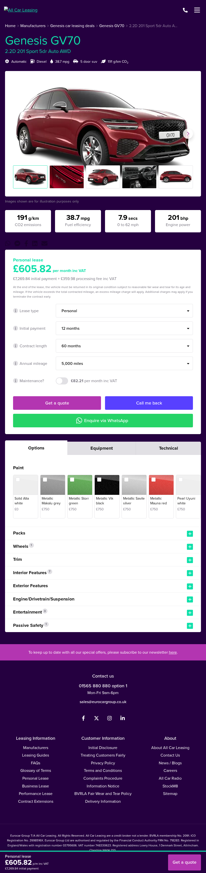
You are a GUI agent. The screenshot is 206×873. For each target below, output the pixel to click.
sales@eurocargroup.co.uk (103, 701)
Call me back (149, 403)
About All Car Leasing (170, 747)
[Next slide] (188, 134)
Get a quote (57, 403)
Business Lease (35, 786)
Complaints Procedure (102, 778)
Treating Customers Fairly (103, 755)
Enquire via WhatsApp (106, 420)
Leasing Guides (35, 755)
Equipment (101, 448)
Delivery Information (103, 801)
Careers (170, 770)
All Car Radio (170, 778)
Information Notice (103, 786)
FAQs (35, 763)
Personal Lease (35, 778)
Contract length (33, 346)
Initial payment (32, 328)
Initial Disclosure (102, 747)
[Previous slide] (18, 134)
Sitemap (170, 793)
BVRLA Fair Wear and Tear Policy (103, 793)
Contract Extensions (35, 801)
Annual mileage (33, 363)
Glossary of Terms (35, 770)
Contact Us (170, 755)
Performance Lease (36, 793)
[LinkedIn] (122, 719)
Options (36, 448)
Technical (168, 448)
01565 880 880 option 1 (103, 686)
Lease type (29, 310)
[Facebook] (83, 719)
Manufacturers (35, 747)
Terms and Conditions (103, 770)
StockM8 (170, 786)
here (173, 652)
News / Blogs (170, 763)
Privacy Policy (103, 763)
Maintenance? (32, 380)
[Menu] (197, 10)
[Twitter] (96, 719)
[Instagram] (109, 719)
